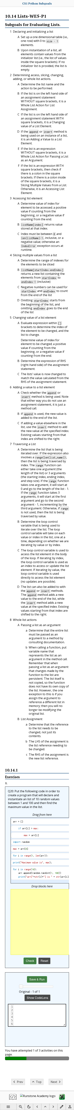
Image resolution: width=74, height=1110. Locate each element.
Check (30, 961)
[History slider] (21, 986)
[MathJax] (62, 1097)
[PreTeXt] (13, 1097)
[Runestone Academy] (38, 1097)
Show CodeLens (37, 998)
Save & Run (37, 979)
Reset (44, 961)
